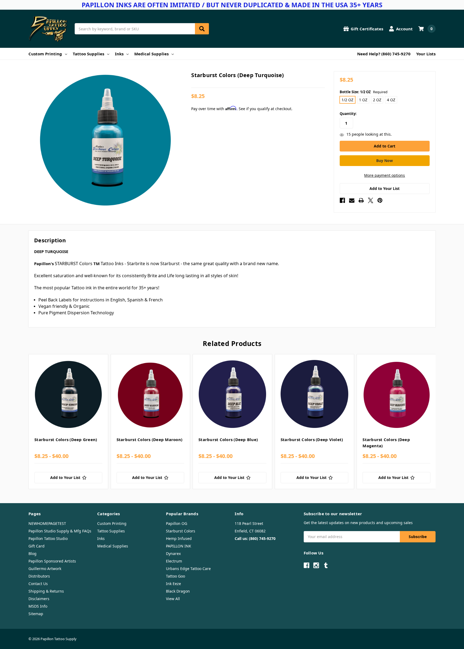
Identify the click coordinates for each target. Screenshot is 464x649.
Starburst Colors (180, 530)
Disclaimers (38, 598)
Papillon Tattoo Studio (48, 538)
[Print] (361, 200)
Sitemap (35, 613)
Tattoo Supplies (88, 53)
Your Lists (426, 53)
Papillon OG (176, 523)
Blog (32, 553)
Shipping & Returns (46, 591)
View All (173, 598)
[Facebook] (342, 200)
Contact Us (38, 583)
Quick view (68, 393)
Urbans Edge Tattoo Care (188, 568)
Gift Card (36, 546)
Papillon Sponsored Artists (52, 561)
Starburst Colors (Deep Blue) (228, 439)
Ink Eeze (173, 583)
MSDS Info (37, 606)
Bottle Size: (363, 91)
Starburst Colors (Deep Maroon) (150, 439)
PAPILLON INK (178, 546)
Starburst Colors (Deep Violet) (312, 439)
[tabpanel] (68, 421)
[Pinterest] (380, 200)
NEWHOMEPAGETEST (47, 523)
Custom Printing (45, 53)
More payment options (384, 175)
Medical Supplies (151, 53)
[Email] (351, 200)
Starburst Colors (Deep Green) (65, 439)
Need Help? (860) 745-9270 (384, 53)
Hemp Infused (179, 538)
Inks (119, 53)
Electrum (174, 561)
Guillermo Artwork (44, 568)
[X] (370, 200)
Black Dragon (178, 591)
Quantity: (348, 113)
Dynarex (173, 553)
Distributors (39, 576)
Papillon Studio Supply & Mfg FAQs (59, 530)
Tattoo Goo (175, 576)
